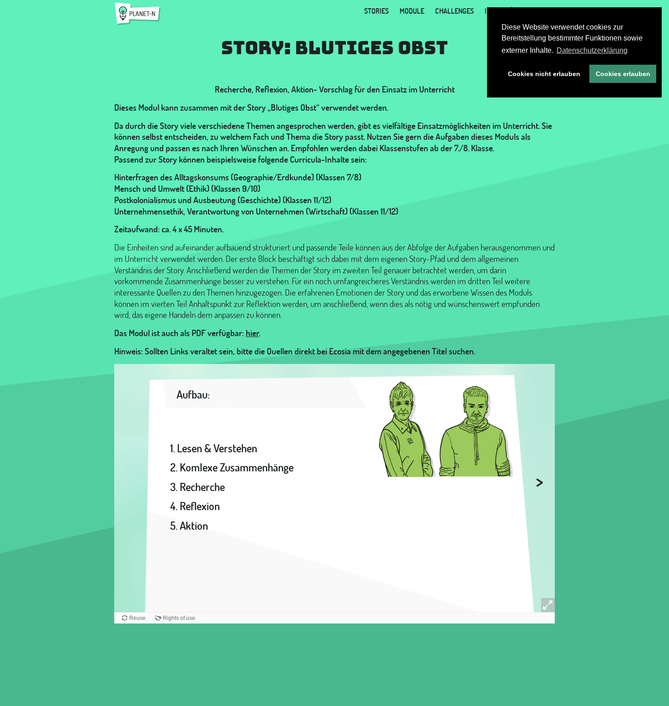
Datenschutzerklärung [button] (592, 50)
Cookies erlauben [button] (623, 73)
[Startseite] (137, 14)
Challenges (454, 10)
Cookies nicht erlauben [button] (544, 73)
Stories (376, 10)
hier (252, 332)
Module (412, 10)
